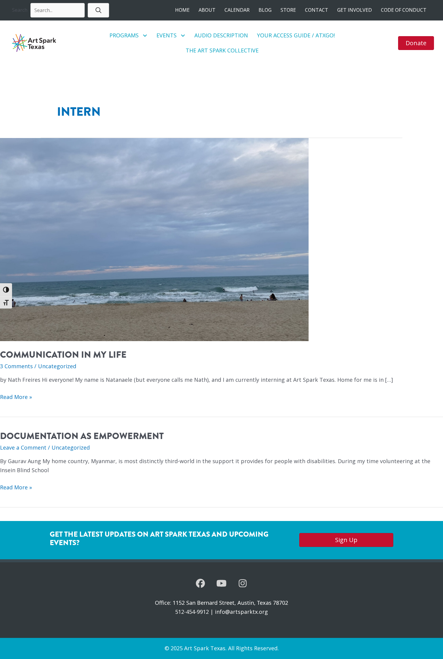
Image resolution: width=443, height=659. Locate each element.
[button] (98, 10)
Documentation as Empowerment (82, 436)
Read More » (16, 397)
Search (19, 10)
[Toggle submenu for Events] (183, 35)
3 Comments (16, 366)
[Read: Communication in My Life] (154, 239)
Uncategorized (57, 366)
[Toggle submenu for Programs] (145, 35)
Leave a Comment (23, 447)
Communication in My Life (63, 354)
